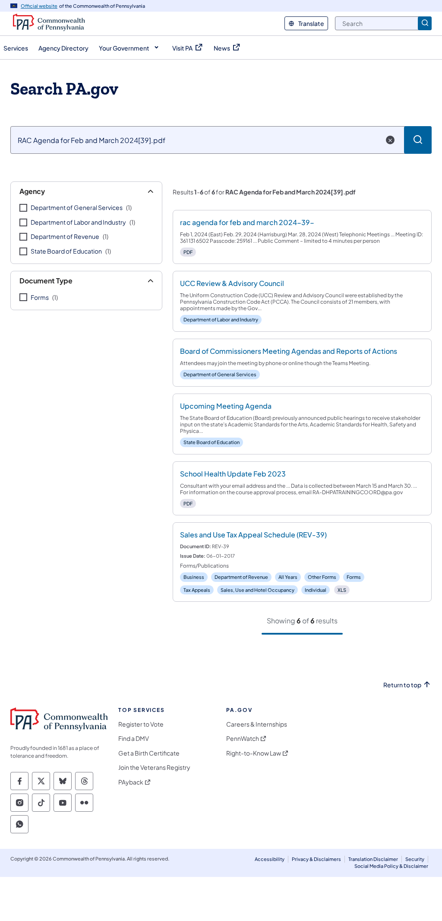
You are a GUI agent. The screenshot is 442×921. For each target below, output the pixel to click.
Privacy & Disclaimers (316, 859)
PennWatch (242, 738)
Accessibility (269, 859)
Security (414, 859)
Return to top (402, 685)
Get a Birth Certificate (149, 753)
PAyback (130, 782)
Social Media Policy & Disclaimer (391, 866)
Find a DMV (133, 738)
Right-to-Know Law (253, 753)
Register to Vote (141, 724)
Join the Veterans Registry (154, 767)
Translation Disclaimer (373, 859)
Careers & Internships (256, 724)
